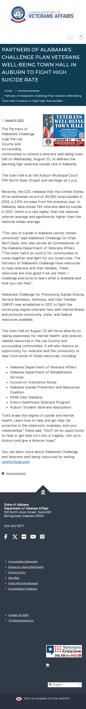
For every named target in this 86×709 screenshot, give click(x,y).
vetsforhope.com (15, 462)
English (57, 684)
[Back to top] (43, 492)
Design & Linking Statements (26, 567)
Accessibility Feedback (22, 588)
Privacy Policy (16, 572)
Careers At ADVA (18, 615)
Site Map (13, 577)
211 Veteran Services (20, 620)
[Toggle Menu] (70, 37)
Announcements (28, 90)
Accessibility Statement (22, 561)
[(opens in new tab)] (7, 537)
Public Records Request (23, 583)
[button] (81, 36)
